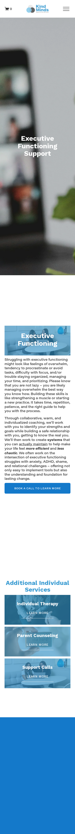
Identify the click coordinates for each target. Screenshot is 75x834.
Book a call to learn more (37, 488)
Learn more (37, 613)
